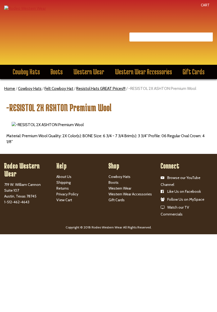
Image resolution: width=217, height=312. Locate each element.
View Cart (64, 200)
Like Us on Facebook (184, 191)
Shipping (63, 182)
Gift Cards (194, 72)
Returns (62, 188)
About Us (63, 176)
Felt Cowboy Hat (58, 88)
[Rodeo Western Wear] (25, 8)
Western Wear (88, 72)
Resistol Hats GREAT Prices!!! (100, 88)
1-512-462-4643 (16, 202)
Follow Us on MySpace (185, 199)
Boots (57, 72)
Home (9, 88)
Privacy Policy (67, 194)
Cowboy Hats (26, 72)
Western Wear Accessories (143, 72)
